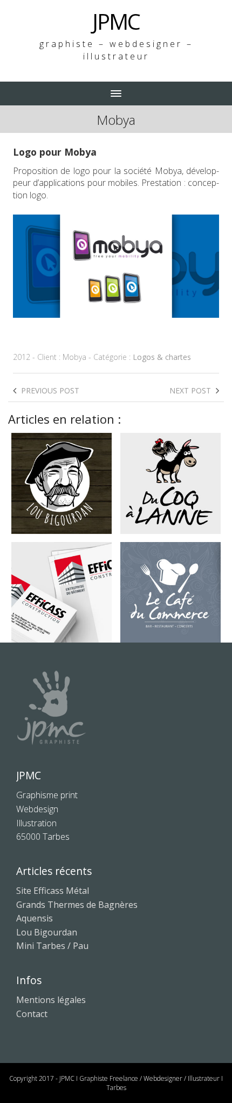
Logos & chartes (162, 357)
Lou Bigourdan (46, 932)
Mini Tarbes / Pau (52, 946)
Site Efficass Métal (52, 891)
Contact (31, 1014)
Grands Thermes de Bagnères (77, 905)
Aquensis (34, 918)
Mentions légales (51, 1000)
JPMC (116, 21)
